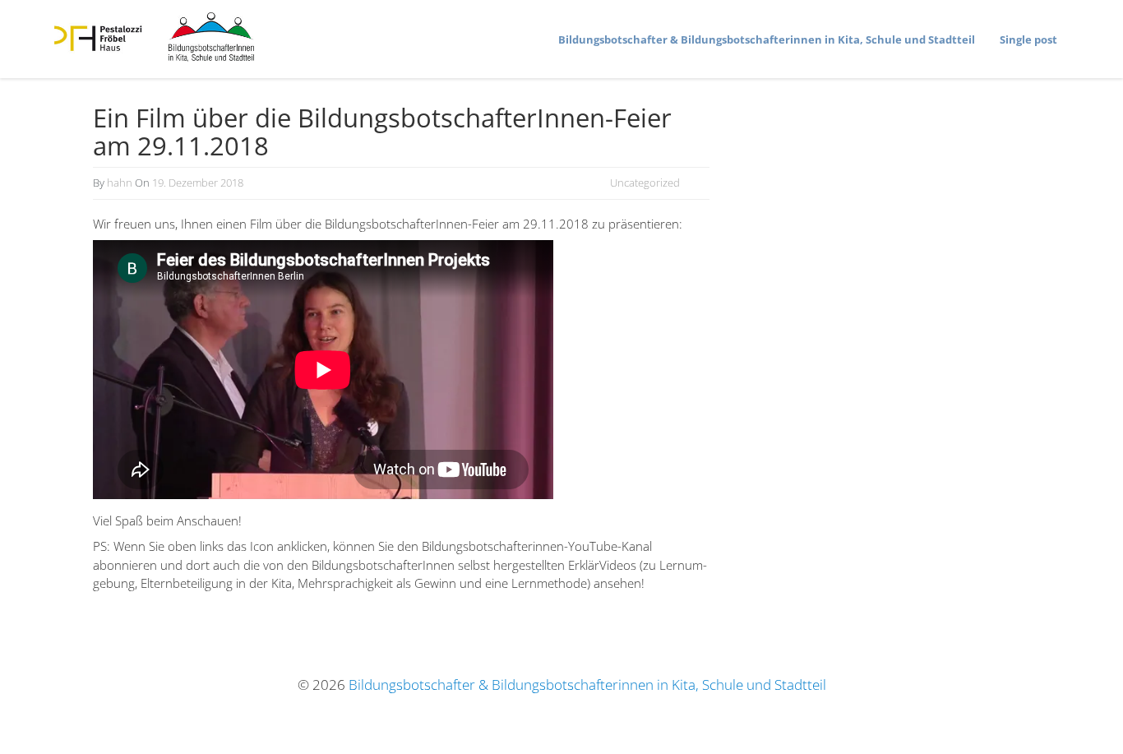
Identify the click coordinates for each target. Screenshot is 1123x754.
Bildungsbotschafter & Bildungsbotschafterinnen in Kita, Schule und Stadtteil (587, 684)
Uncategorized (645, 182)
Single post (1028, 39)
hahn (119, 182)
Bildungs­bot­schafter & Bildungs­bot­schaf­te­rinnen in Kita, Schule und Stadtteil (766, 39)
